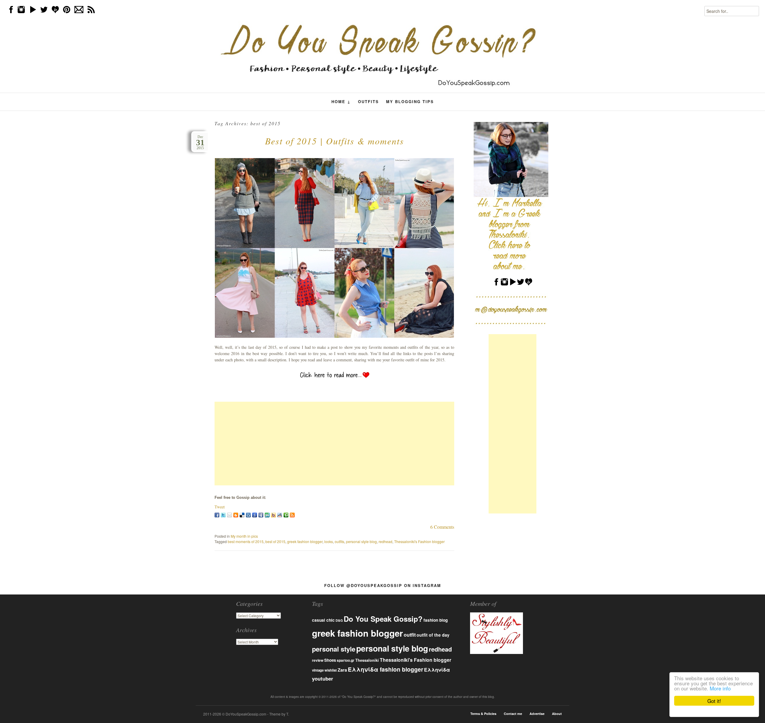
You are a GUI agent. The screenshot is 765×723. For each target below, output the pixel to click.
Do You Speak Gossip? (383, 619)
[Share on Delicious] (242, 515)
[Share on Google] (254, 515)
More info (720, 688)
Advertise (537, 713)
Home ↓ (341, 102)
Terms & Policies (483, 713)
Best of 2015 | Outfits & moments (334, 141)
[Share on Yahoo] (273, 515)
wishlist (331, 670)
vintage (318, 670)
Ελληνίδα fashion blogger (385, 669)
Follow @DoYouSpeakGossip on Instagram (382, 585)
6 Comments (442, 527)
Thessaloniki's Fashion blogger (419, 541)
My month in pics (244, 536)
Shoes (330, 660)
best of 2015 (275, 541)
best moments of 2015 (246, 541)
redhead (385, 541)
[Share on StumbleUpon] (267, 515)
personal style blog (361, 541)
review (317, 660)
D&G (339, 620)
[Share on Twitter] (223, 515)
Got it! (714, 700)
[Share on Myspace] (260, 515)
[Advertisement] (334, 443)
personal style (333, 649)
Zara (342, 670)
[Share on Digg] (248, 515)
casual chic (323, 620)
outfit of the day (433, 635)
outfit (410, 634)
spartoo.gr (345, 660)
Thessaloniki (367, 660)
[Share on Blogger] (235, 515)
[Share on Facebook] (217, 515)
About (557, 713)
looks (328, 541)
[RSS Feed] (292, 515)
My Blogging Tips (410, 101)
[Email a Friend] (229, 515)
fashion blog (435, 620)
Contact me (513, 713)
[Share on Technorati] (286, 515)
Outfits (368, 101)
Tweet (220, 507)
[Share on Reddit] (279, 515)
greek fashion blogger (304, 541)
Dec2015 (200, 142)
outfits (339, 541)
